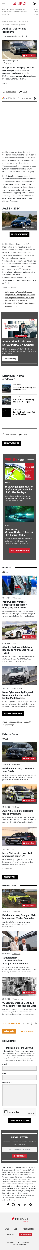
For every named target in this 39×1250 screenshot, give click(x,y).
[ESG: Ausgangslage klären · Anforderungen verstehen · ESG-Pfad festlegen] (19, 471)
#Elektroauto (16, 807)
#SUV (13, 849)
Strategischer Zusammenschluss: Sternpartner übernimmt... (16, 960)
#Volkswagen (16, 598)
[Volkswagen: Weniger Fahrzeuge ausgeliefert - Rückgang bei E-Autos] (19, 585)
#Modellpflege (8, 725)
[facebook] (8, 1204)
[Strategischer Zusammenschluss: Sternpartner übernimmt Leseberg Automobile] (19, 941)
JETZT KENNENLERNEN (19, 550)
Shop (7, 1229)
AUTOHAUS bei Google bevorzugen (19, 98)
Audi (4, 152)
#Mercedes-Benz (17, 999)
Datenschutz (25, 1242)
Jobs (16, 1229)
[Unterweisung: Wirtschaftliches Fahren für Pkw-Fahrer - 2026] (19, 514)
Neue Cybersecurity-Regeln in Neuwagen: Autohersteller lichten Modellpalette (18, 695)
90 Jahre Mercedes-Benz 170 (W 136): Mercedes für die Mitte (19, 1004)
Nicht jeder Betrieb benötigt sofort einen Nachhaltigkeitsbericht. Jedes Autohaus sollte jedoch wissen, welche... (18, 498)
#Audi (5, 572)
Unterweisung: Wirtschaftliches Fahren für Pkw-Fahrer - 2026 (19, 532)
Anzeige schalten (27, 1031)
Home (4, 21)
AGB (18, 1242)
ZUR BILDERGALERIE (19, 234)
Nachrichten (13, 21)
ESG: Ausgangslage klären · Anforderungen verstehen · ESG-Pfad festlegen (19, 489)
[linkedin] (25, 1204)
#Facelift (27, 722)
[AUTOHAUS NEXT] (14, 459)
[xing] (19, 1204)
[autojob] (32, 1023)
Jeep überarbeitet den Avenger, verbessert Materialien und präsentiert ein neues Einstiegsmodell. (16, 924)
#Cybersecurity (17, 688)
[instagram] (13, 1204)
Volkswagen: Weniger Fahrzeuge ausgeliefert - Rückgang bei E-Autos (15, 604)
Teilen (25, 92)
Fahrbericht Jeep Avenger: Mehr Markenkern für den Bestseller (19, 917)
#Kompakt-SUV (17, 911)
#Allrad (14, 643)
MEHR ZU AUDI (10, 877)
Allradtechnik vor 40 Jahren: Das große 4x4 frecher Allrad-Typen (18, 650)
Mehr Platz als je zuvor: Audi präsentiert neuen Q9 (17, 854)
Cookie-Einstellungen (19, 1244)
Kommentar (6, 1082)
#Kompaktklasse (15, 722)
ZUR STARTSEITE (11, 443)
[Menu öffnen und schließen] (4, 3)
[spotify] (30, 1204)
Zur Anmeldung (10, 359)
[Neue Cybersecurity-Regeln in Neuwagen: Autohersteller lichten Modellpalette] (19, 675)
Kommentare (11, 92)
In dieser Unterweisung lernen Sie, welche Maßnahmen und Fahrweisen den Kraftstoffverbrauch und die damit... (18, 541)
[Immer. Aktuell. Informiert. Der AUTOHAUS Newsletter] (19, 328)
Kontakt (11, 1234)
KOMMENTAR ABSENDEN (19, 1120)
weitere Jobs (9, 1031)
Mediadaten (28, 1229)
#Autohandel (16, 954)
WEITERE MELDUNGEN (13, 713)
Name (4, 1073)
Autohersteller (24, 21)
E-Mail (4, 1064)
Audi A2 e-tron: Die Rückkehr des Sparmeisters (17, 812)
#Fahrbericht (16, 765)
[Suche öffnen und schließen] (29, 3)
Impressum (10, 1242)
